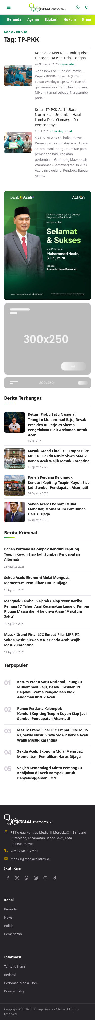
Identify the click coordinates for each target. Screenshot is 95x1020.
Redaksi (10, 974)
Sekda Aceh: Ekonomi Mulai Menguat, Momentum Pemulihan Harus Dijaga (57, 509)
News (8, 917)
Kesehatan (68, 64)
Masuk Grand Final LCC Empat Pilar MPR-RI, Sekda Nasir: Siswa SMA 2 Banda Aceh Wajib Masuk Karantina (58, 456)
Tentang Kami (14, 966)
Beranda (14, 19)
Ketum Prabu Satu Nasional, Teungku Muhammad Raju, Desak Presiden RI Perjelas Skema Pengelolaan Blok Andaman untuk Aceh (57, 424)
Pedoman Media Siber (20, 983)
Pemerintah (13, 934)
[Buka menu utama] (8, 7)
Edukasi (51, 19)
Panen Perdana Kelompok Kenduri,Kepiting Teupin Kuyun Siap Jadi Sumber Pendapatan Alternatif (59, 482)
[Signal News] (47, 7)
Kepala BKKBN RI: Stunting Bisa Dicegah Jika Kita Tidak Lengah (61, 55)
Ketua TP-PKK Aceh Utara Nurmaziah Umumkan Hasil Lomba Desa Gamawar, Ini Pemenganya (58, 117)
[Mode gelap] (77, 7)
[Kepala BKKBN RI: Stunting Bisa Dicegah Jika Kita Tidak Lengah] (18, 75)
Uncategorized (62, 131)
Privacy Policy (14, 991)
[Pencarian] (87, 7)
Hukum (70, 19)
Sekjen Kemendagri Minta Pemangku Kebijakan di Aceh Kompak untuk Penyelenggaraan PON (49, 773)
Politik (8, 925)
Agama (33, 19)
